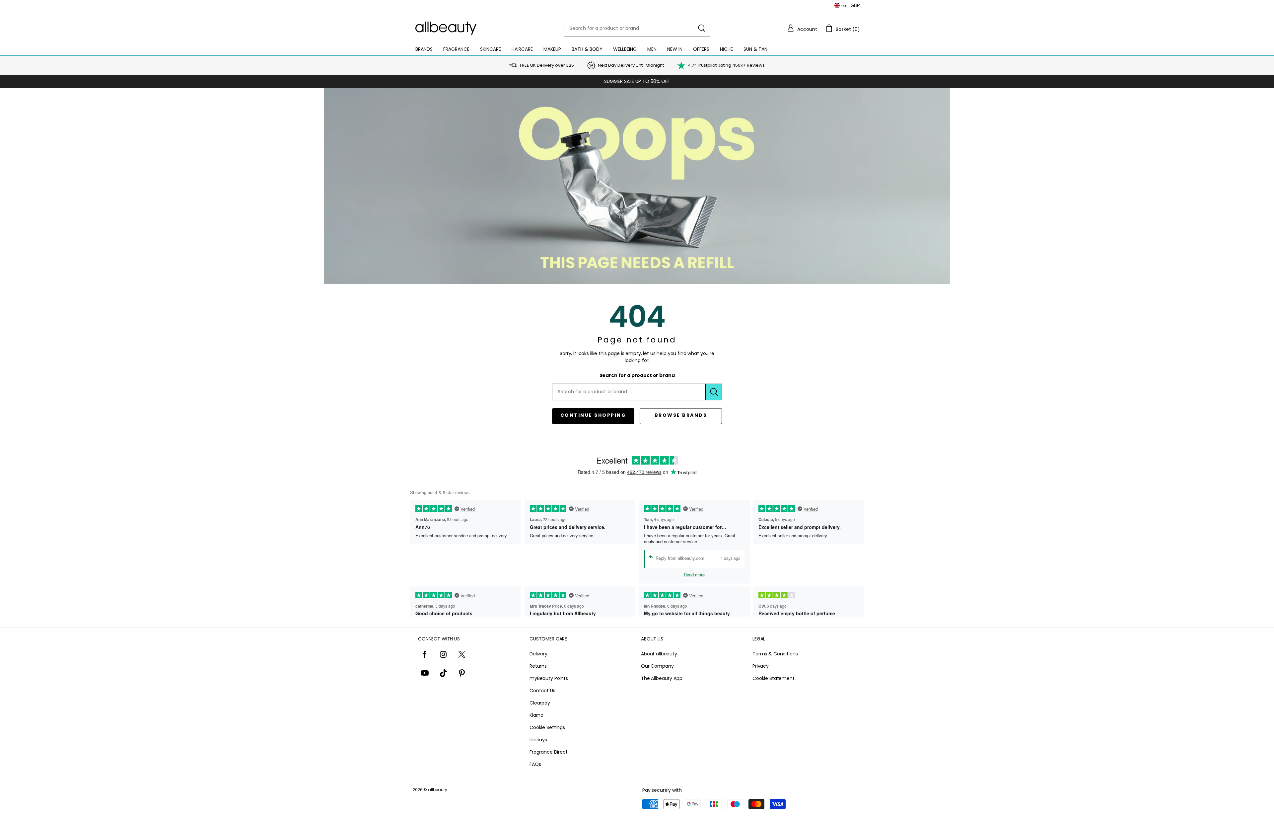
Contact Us (542, 690)
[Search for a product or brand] (701, 28)
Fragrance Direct (549, 752)
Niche (726, 49)
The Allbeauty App (661, 678)
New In (674, 49)
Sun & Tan (755, 49)
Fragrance (456, 49)
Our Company (657, 666)
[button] (802, 28)
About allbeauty (659, 653)
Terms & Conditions (775, 653)
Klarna (536, 715)
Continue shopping (593, 415)
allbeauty (437, 789)
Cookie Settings (547, 727)
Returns (538, 666)
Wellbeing (625, 49)
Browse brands (681, 415)
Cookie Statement (773, 678)
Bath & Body (587, 49)
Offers (701, 49)
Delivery (538, 653)
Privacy (760, 666)
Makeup (552, 49)
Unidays (538, 739)
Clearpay (540, 703)
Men (652, 49)
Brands (424, 49)
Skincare (490, 49)
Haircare (522, 49)
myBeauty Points (549, 678)
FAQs (535, 764)
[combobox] (637, 28)
